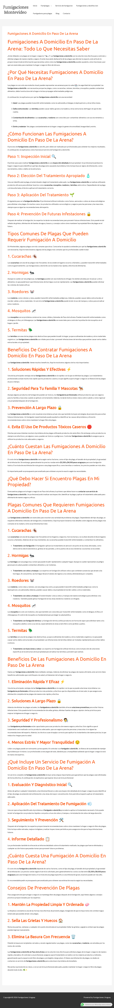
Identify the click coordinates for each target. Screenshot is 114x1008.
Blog (57, 13)
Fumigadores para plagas (42, 13)
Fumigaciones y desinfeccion (87, 6)
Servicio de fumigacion (64, 6)
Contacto (66, 13)
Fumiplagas (45, 6)
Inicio (35, 6)
